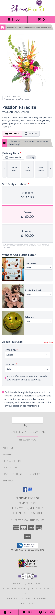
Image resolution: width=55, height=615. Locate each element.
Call (10, 612)
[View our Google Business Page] (30, 490)
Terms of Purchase (36, 598)
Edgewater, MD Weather (14, 588)
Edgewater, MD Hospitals (27, 583)
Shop (16, 19)
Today (31, 157)
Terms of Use (27, 603)
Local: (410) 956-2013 (27, 513)
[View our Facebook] (25, 490)
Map (28, 612)
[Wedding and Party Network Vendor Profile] (27, 578)
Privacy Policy (15, 598)
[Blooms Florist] (27, 11)
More (6, 126)
